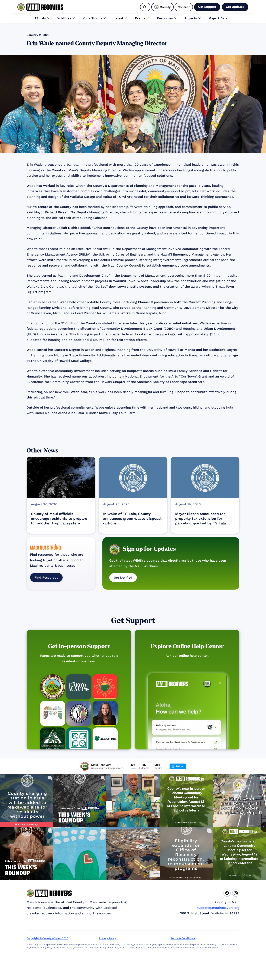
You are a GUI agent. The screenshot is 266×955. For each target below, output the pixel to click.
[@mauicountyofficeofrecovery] (84, 766)
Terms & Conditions (183, 938)
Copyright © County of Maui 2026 (47, 938)
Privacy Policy (107, 938)
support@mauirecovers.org (218, 908)
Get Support (133, 621)
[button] (42, 18)
